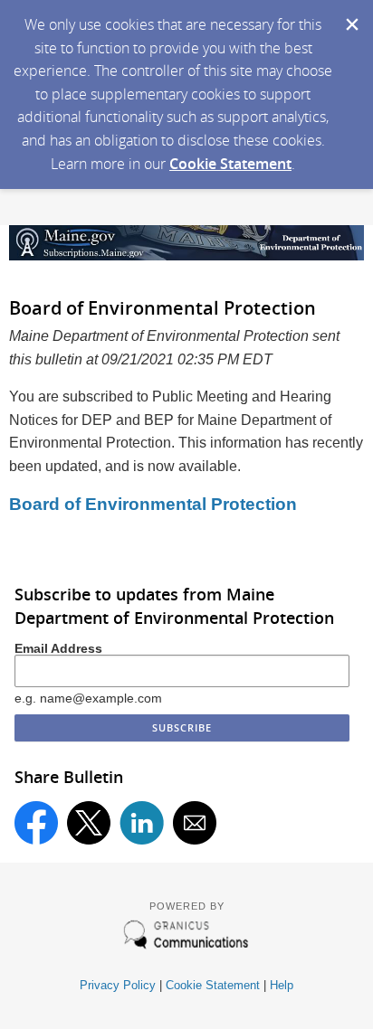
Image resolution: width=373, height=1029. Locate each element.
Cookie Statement (230, 164)
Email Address (58, 648)
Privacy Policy (118, 985)
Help (281, 985)
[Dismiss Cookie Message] (350, 17)
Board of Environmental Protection (153, 504)
